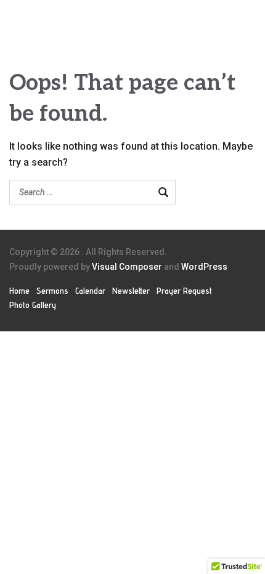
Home (19, 291)
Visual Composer (127, 267)
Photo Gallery (32, 305)
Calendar (90, 291)
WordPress (204, 267)
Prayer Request (184, 291)
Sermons (52, 291)
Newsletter (131, 291)
